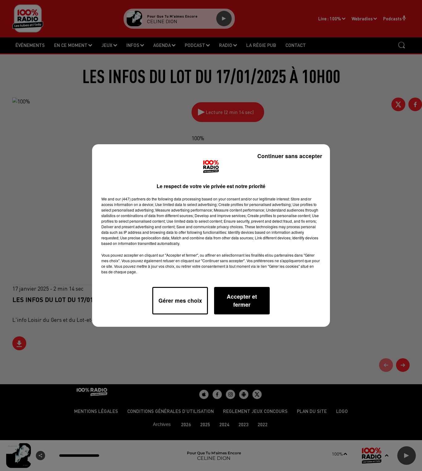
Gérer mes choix (180, 300)
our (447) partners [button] (130, 198)
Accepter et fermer (242, 300)
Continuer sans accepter (289, 156)
